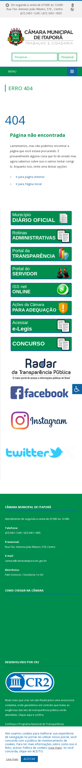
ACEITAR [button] (29, 759)
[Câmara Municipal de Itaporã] (41, 36)
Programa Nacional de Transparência (41, 724)
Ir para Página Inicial (29, 184)
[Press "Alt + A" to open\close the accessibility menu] (77, 389)
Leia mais (55, 747)
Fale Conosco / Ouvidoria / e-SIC (24, 574)
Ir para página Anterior (30, 177)
